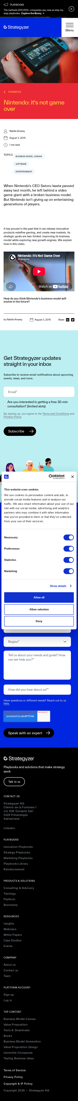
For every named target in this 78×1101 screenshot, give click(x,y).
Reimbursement (14, 869)
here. (7, 703)
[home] (16, 27)
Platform (9, 899)
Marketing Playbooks (18, 858)
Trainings (10, 893)
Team (7, 975)
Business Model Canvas (20, 1018)
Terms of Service (15, 1070)
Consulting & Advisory (19, 888)
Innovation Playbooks (18, 846)
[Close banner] (72, 476)
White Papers (13, 934)
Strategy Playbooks (17, 852)
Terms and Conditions (55, 413)
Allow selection (39, 609)
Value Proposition (16, 1024)
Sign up (9, 994)
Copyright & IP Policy (18, 1083)
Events (8, 946)
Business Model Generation (22, 1041)
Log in (8, 1000)
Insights (9, 923)
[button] (69, 27)
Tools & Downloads (17, 1030)
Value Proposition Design (21, 1047)
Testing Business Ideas (19, 1058)
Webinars (10, 929)
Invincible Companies (18, 1052)
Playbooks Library (16, 863)
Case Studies (12, 940)
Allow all (39, 597)
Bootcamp (11, 904)
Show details (58, 586)
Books (8, 1035)
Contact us (11, 970)
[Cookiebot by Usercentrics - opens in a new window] (49, 476)
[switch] (68, 549)
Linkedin (9, 828)
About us (10, 964)
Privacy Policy (12, 416)
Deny (39, 621)
